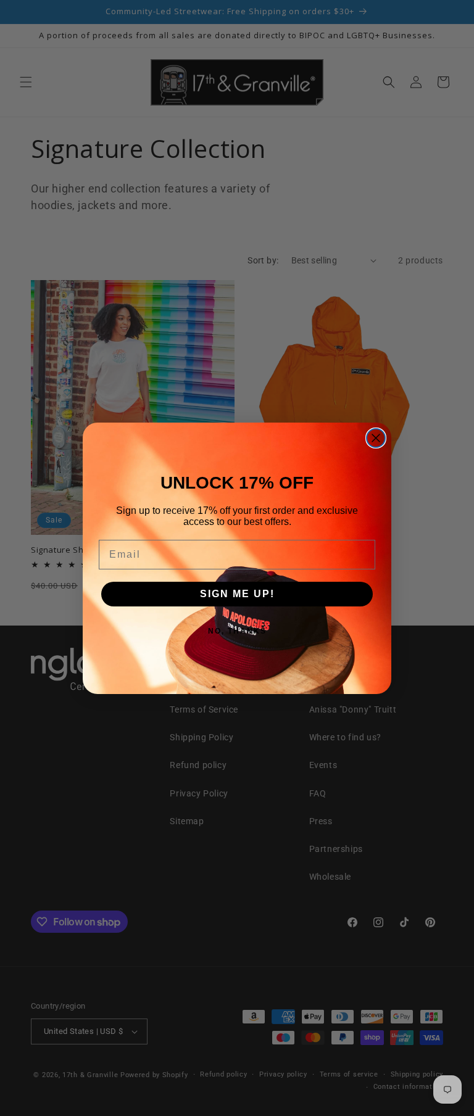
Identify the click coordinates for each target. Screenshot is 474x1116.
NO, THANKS (237, 631)
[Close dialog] (376, 438)
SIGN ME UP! (237, 594)
